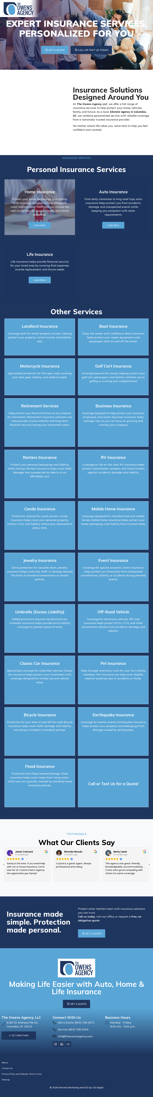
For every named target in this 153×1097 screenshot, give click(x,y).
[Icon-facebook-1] (55, 1044)
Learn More (40, 225)
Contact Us (7, 1068)
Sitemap (6, 1079)
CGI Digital (97, 1087)
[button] (146, 8)
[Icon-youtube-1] (68, 1044)
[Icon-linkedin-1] (62, 1044)
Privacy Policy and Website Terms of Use (22, 1074)
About (5, 1062)
